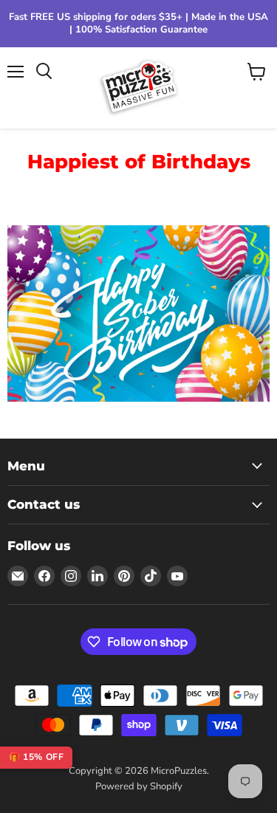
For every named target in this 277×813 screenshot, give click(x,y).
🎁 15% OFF (36, 757)
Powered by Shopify (138, 786)
